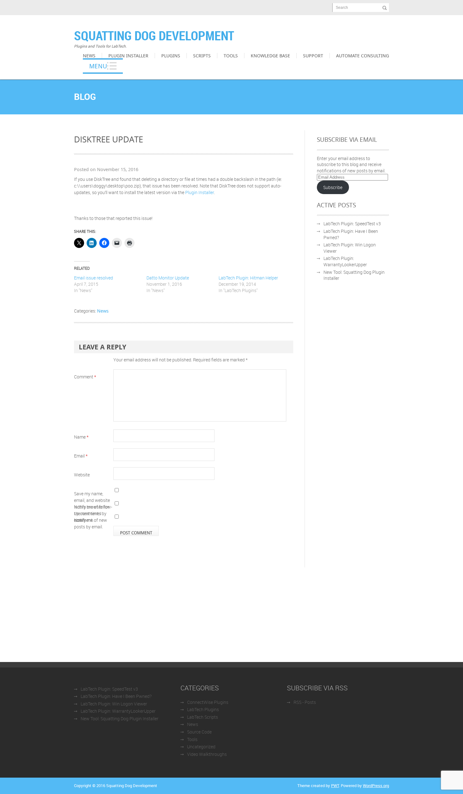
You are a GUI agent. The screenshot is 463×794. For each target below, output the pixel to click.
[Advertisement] (231, 615)
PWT (335, 785)
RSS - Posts (305, 702)
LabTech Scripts (202, 717)
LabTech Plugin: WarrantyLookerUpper (345, 261)
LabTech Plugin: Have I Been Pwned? (116, 696)
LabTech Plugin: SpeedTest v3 (352, 224)
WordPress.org (376, 785)
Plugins (170, 55)
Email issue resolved (93, 278)
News (89, 55)
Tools (231, 55)
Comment (85, 377)
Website (82, 475)
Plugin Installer (128, 55)
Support (313, 55)
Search (342, 7)
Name (81, 437)
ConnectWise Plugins (207, 702)
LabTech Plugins (203, 709)
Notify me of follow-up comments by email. (93, 513)
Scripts (202, 55)
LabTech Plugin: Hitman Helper (248, 278)
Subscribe (332, 187)
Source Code (199, 732)
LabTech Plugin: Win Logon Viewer (114, 704)
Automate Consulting (362, 55)
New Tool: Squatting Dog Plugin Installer (119, 719)
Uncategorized (201, 747)
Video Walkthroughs (207, 754)
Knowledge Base (270, 55)
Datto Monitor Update (167, 278)
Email (81, 456)
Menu (98, 66)
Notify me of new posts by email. (90, 523)
